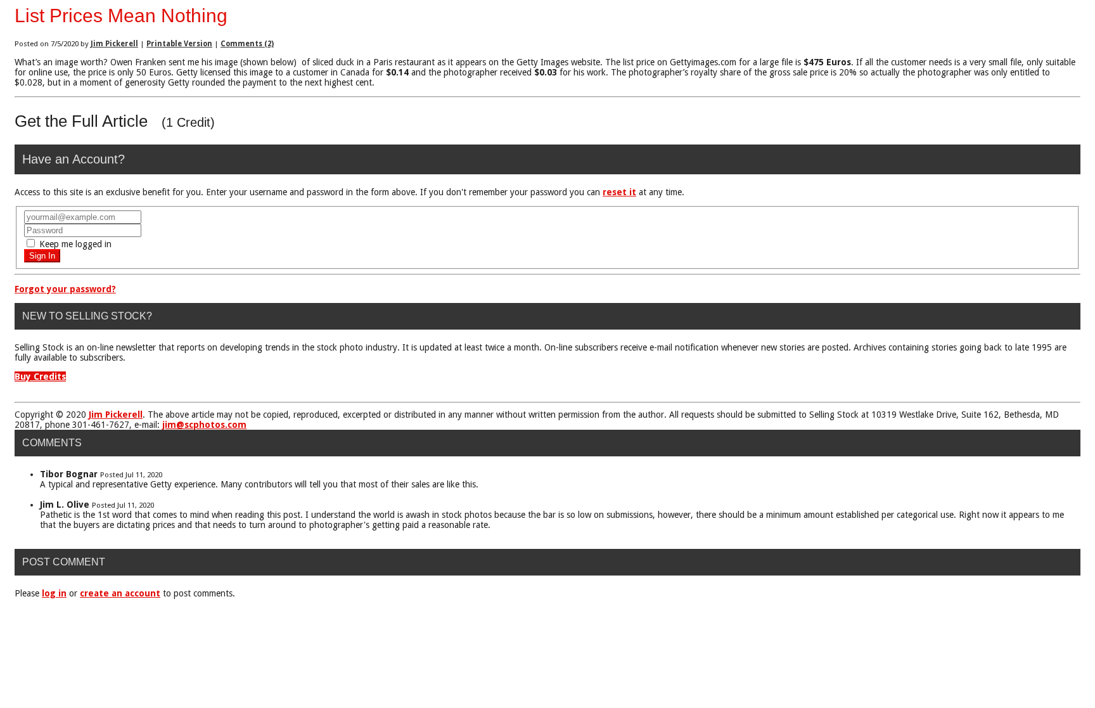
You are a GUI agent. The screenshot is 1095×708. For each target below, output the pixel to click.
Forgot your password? (65, 289)
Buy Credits (40, 376)
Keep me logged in (74, 244)
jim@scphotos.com (204, 425)
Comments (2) (247, 43)
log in (54, 593)
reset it (619, 192)
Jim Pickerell (114, 43)
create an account (120, 593)
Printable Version (179, 43)
